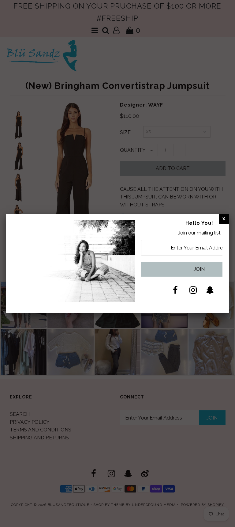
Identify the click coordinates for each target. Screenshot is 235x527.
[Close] (224, 219)
